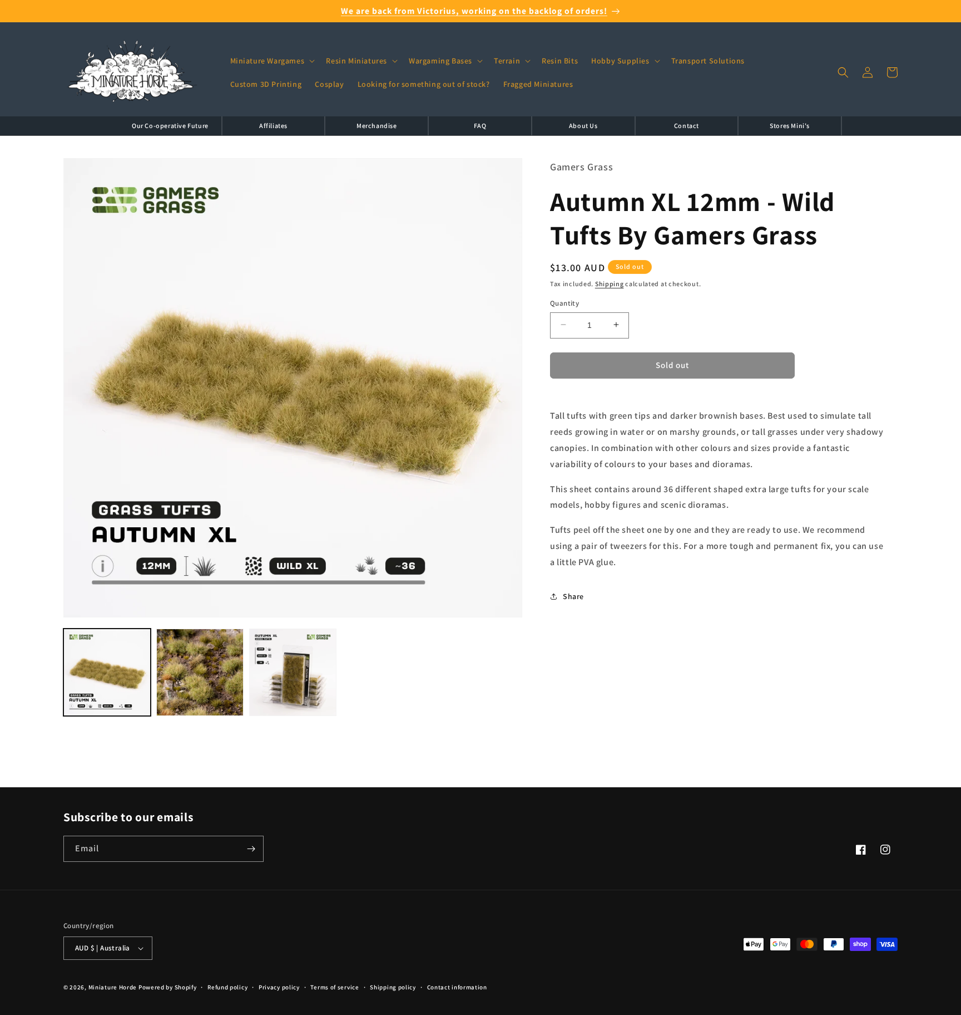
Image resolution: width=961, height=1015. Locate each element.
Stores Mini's (790, 125)
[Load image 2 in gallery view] (200, 672)
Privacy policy (279, 987)
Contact (686, 125)
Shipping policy (393, 987)
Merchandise (376, 125)
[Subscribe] (251, 849)
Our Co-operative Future (170, 125)
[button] (272, 60)
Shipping (609, 283)
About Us (583, 125)
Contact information (457, 987)
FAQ (480, 125)
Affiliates (273, 125)
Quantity (564, 302)
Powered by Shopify (167, 987)
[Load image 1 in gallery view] (107, 672)
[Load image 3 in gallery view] (292, 672)
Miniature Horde (112, 987)
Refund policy (227, 987)
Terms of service (334, 987)
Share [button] (573, 596)
